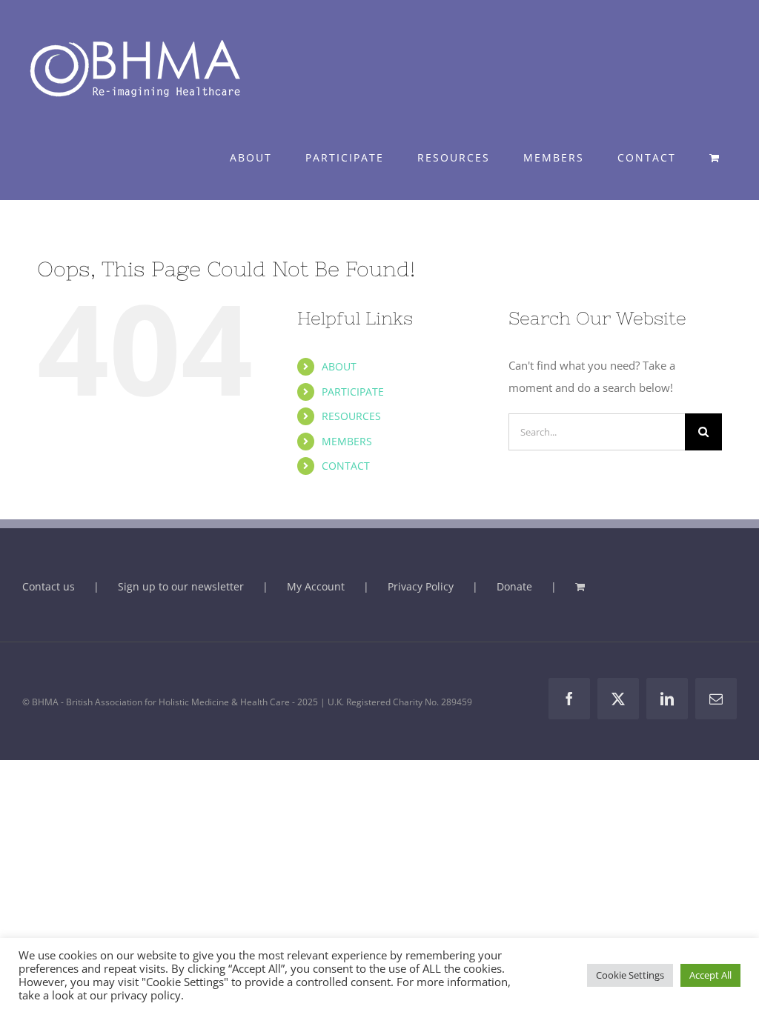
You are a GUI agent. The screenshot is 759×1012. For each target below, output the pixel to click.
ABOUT (339, 366)
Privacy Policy (421, 586)
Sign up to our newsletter (181, 586)
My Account (316, 586)
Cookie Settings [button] (630, 975)
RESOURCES (351, 416)
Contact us (48, 586)
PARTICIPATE (353, 392)
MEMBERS (347, 441)
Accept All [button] (710, 975)
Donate (514, 586)
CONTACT (346, 466)
